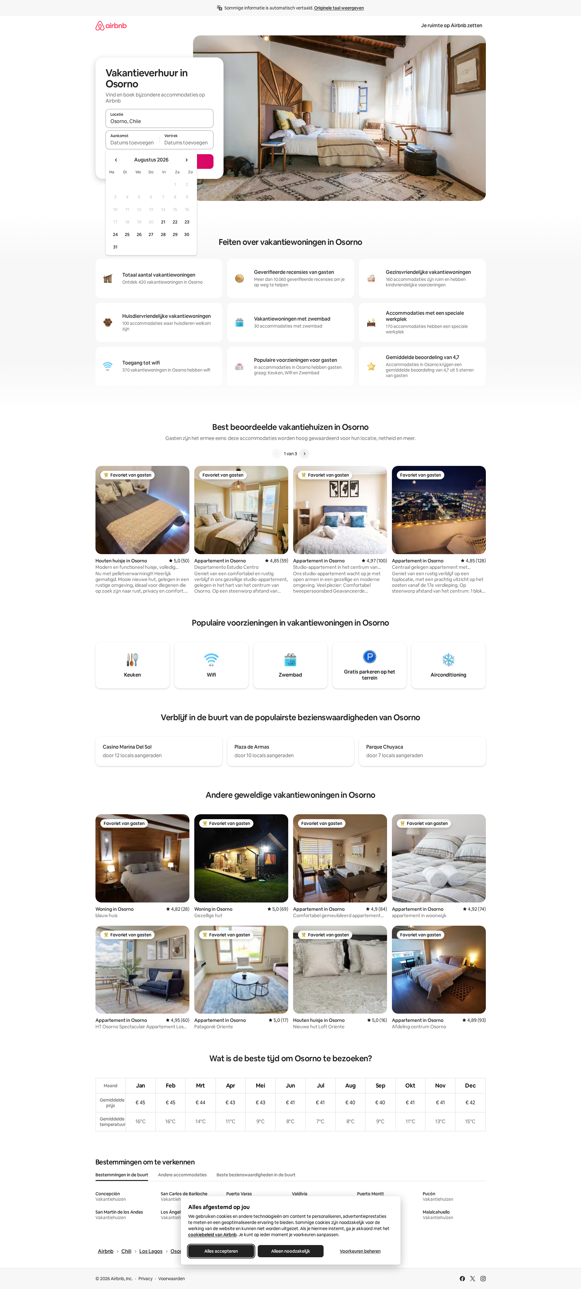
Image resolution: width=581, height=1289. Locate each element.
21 (163, 222)
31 (115, 247)
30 (186, 234)
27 (151, 234)
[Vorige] (277, 454)
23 (187, 222)
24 (115, 234)
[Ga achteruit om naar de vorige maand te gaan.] (116, 160)
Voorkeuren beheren (360, 1251)
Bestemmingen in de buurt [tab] (121, 1175)
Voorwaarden (171, 1278)
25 (127, 234)
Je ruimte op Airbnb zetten (451, 25)
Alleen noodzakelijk (290, 1251)
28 (163, 234)
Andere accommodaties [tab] (182, 1175)
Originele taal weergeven (339, 8)
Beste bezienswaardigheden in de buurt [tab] (256, 1175)
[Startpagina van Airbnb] (111, 25)
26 (139, 234)
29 (175, 234)
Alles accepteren (221, 1251)
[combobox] (159, 121)
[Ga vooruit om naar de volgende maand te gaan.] (186, 160)
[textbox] (132, 142)
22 (175, 222)
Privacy (145, 1278)
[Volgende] (304, 454)
